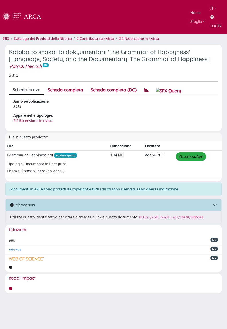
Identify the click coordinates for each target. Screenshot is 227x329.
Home (195, 12)
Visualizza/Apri (191, 156)
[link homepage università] (53, 17)
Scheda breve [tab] (26, 89)
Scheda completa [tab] (65, 90)
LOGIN (215, 25)
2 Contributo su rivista (95, 38)
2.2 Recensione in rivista (139, 38)
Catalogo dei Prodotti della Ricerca (43, 38)
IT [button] (211, 8)
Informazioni (24, 205)
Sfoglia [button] (196, 21)
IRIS (6, 38)
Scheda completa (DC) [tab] (114, 90)
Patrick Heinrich (26, 66)
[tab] (146, 90)
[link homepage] (24, 17)
